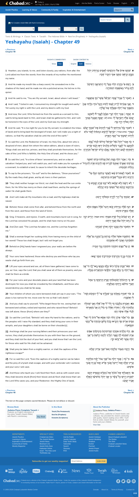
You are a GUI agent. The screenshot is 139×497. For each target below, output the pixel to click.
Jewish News (44, 442)
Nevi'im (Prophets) (76, 36)
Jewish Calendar (69, 439)
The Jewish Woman (47, 439)
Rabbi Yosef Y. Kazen (53, 482)
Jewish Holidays (95, 437)
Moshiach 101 (45, 444)
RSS (65, 451)
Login (77, 3)
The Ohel (111, 442)
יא (132, 197)
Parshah (92, 446)
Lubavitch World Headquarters (91, 480)
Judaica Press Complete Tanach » (23, 410)
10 (6, 183)
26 (6, 373)
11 (6, 197)
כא (132, 303)
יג (133, 217)
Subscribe (67, 444)
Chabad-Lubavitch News (117, 444)
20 (6, 293)
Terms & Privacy (117, 490)
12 (6, 207)
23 (6, 331)
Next (129, 50)
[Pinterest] (129, 481)
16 (6, 246)
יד (133, 226)
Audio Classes (63, 470)
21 (6, 303)
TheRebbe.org (45, 453)
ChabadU (50, 470)
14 (6, 226)
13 (6, 217)
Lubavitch (50, 480)
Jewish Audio (93, 451)
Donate (116, 3)
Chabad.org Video (46, 437)
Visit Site (96, 425)
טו (133, 236)
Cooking (89, 470)
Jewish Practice (11, 10)
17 (6, 256)
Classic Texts (30, 36)
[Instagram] (134, 481)
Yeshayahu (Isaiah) (97, 36)
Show (54, 64)
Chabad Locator (114, 446)
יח (132, 266)
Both (81, 64)
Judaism (75, 482)
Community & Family (49, 10)
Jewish (83, 482)
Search (66, 446)
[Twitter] (123, 481)
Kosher (91, 444)
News (76, 470)
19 (6, 280)
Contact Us (130, 490)
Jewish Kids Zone (46, 446)
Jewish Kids (129, 470)
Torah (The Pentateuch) (61, 411)
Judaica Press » (114, 410)
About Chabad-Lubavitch (117, 437)
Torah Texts (102, 470)
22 (6, 317)
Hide (60, 64)
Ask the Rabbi (87, 3)
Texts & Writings (13, 36)
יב (133, 207)
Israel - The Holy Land (48, 451)
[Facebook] (118, 481)
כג (132, 331)
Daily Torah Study (69, 442)
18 (6, 266)
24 (6, 349)
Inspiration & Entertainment (74, 10)
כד (132, 349)
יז (133, 256)
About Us (104, 490)
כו (133, 373)
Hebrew (88, 64)
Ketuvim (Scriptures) (60, 418)
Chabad (43, 480)
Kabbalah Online (46, 448)
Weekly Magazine (18, 446)
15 (6, 236)
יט (133, 280)
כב (132, 317)
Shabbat (92, 442)
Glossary (66, 448)
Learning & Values (29, 10)
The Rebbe (112, 439)
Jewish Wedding (95, 439)
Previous (10, 50)
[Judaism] (17, 3)
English (73, 64)
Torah (70, 482)
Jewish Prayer (94, 448)
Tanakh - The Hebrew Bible (51, 36)
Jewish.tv (37, 470)
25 (6, 359)
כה (132, 359)
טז (132, 246)
